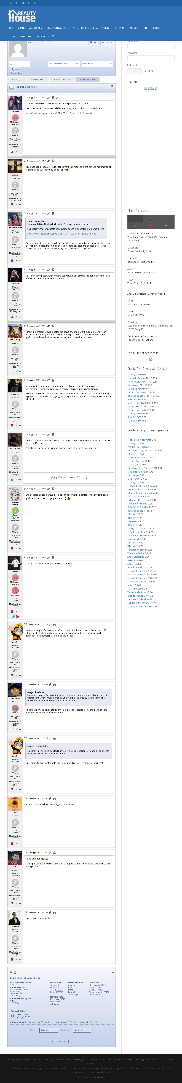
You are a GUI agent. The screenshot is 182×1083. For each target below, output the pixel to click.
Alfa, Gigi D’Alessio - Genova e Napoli (146, 293)
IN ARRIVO (132, 258)
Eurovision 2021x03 (137, 385)
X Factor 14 (133, 514)
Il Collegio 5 (133, 454)
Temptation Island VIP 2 (139, 535)
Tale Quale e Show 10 (138, 528)
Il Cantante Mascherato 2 (139, 493)
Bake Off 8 (132, 524)
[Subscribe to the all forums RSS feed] (11, 972)
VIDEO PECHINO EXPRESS (85, 27)
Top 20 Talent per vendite (140, 339)
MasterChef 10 (134, 478)
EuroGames (133, 475)
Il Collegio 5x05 (135, 413)
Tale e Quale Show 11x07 (139, 381)
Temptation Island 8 (137, 549)
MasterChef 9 (134, 464)
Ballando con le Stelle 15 (139, 574)
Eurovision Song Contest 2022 (142, 468)
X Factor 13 (133, 542)
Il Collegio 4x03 (135, 388)
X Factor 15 (133, 546)
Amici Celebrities (135, 556)
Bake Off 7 (132, 517)
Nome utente (134, 40)
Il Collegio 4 (133, 443)
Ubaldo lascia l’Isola (87, 79)
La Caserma (133, 521)
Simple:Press (60, 1041)
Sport (130, 311)
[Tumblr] (29, 3)
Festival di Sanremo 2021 (139, 571)
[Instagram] (41, 3)
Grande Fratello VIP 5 (138, 567)
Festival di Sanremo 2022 (139, 485)
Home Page (16, 79)
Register (108, 42)
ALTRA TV (120, 27)
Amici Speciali (134, 539)
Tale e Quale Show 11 (138, 457)
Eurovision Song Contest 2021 (142, 450)
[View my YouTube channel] (17, 616)
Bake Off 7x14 (134, 399)
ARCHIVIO (42, 36)
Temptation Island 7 (137, 503)
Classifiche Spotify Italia (139, 251)
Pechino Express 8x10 (138, 392)
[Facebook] (17, 3)
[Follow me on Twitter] (13, 616)
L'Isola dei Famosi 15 (61, 79)
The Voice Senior (135, 496)
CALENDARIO (26, 36)
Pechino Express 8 (136, 446)
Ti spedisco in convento (139, 439)
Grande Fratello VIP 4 (138, 532)
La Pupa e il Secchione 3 (139, 500)
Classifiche (132, 247)
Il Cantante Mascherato (139, 581)
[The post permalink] (48, 97)
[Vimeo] (23, 3)
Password (132, 52)
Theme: (33, 1030)
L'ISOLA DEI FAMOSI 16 (58, 27)
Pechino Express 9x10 (138, 406)
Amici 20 (131, 585)
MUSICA (134, 27)
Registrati (148, 70)
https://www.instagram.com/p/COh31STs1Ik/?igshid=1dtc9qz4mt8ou (59, 113)
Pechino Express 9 (136, 461)
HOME (10, 27)
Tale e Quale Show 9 (137, 592)
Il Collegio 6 (133, 482)
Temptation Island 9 (137, 599)
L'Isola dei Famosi (37, 79)
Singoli (130, 279)
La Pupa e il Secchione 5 (139, 602)
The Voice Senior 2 (136, 553)
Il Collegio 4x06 (135, 374)
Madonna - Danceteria (138, 304)
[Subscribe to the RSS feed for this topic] (112, 85)
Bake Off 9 (132, 560)
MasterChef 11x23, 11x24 (140, 402)
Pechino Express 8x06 (138, 410)
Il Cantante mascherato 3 (139, 606)
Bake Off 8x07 (134, 417)
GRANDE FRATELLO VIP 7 (30, 27)
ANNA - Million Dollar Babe (141, 272)
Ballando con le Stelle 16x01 (141, 395)
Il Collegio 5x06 (135, 420)
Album (130, 268)
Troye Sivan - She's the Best (141, 283)
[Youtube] (35, 3)
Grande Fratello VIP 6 (138, 595)
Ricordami (135, 65)
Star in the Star (134, 588)
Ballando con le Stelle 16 (139, 510)
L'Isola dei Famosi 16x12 (139, 378)
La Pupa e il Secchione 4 (139, 489)
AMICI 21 (106, 27)
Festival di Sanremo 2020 (139, 578)
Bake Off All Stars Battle (139, 507)
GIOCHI (157, 27)
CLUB (12, 36)
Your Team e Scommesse (140, 233)
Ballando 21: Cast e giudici (140, 261)
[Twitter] (11, 3)
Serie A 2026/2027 (136, 315)
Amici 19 (131, 563)
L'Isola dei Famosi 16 (137, 471)
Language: (65, 1030)
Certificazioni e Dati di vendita (142, 336)
